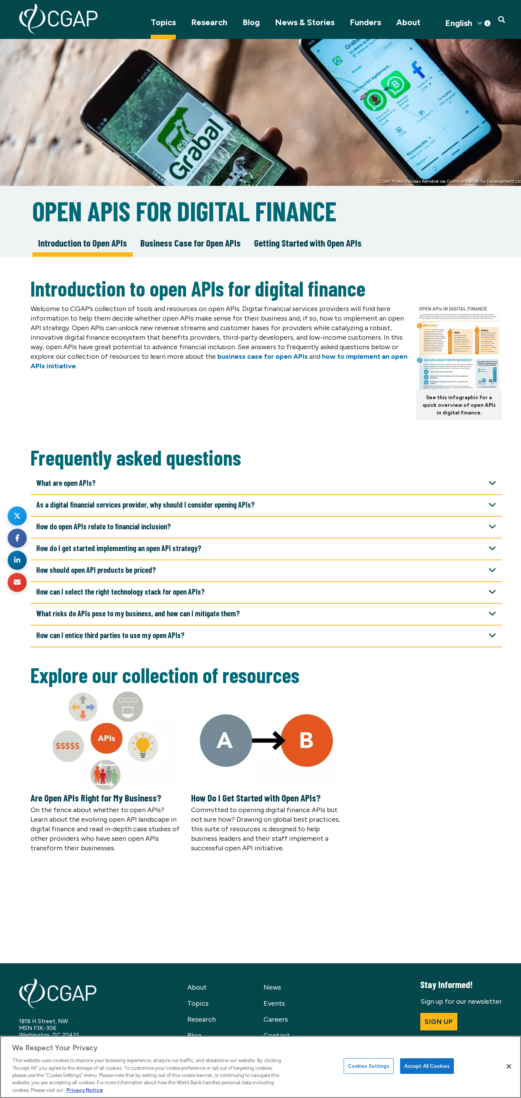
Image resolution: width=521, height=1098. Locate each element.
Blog (251, 22)
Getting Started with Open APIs (308, 242)
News (272, 987)
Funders (365, 22)
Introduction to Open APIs (82, 242)
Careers (276, 1019)
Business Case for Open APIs (190, 242)
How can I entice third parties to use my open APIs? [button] (110, 635)
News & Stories (304, 22)
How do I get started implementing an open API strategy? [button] (118, 548)
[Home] (58, 19)
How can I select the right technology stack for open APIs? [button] (120, 591)
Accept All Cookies (427, 1066)
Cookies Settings (368, 1066)
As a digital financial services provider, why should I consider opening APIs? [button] (145, 504)
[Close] (508, 1066)
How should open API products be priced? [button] (96, 569)
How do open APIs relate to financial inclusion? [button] (103, 526)
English (458, 23)
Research (209, 22)
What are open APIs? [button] (66, 482)
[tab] (266, 484)
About (408, 22)
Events (274, 1003)
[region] (260, 1067)
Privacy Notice (84, 1090)
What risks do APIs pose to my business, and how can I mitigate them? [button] (138, 613)
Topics (163, 22)
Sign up (439, 1021)
